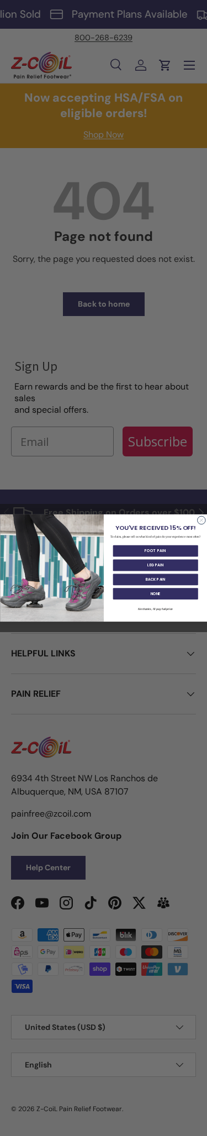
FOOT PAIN (155, 551)
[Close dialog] (201, 520)
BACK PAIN (155, 579)
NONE (155, 594)
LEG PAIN (155, 565)
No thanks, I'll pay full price (155, 609)
